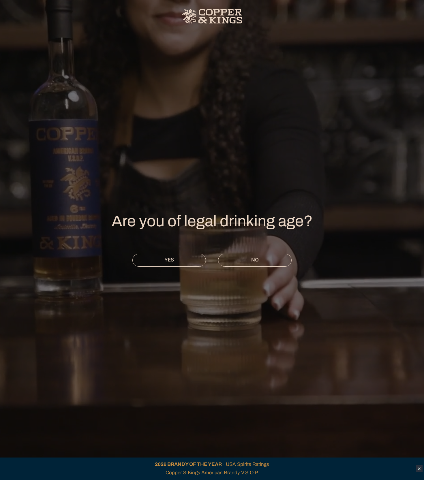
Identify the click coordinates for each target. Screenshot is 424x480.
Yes (169, 260)
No (255, 260)
